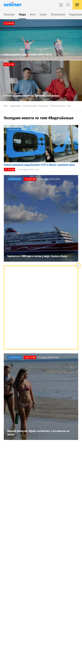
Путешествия (58, 105)
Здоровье (15, 105)
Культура (44, 105)
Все (6, 105)
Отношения (30, 105)
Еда (69, 105)
